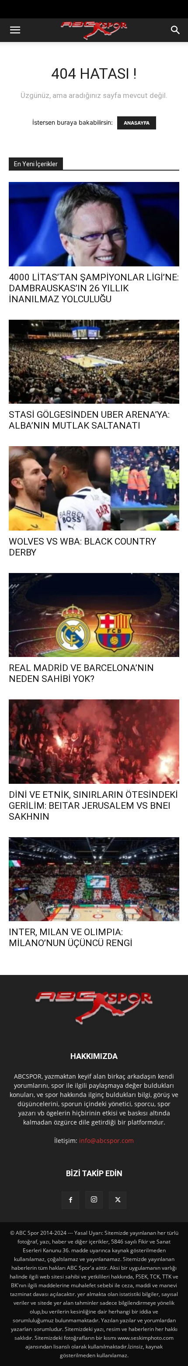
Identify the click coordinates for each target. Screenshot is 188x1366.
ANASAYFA (137, 123)
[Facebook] (70, 1200)
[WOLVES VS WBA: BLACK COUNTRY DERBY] (94, 488)
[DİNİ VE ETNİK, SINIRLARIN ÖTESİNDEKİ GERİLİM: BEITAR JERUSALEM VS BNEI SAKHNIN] (94, 741)
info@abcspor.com (106, 1140)
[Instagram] (94, 1200)
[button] (15, 30)
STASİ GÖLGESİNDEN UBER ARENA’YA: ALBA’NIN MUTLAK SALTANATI (89, 420)
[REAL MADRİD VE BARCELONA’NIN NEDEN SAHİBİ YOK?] (94, 615)
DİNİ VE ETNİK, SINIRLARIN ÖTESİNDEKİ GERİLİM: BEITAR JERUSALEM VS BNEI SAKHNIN (93, 806)
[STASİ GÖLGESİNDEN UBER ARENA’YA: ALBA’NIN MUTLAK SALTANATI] (94, 362)
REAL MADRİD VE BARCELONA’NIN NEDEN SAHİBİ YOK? (81, 673)
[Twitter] (117, 1200)
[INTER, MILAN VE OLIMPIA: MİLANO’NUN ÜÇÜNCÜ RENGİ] (94, 879)
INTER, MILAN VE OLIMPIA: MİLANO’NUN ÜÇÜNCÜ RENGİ (70, 937)
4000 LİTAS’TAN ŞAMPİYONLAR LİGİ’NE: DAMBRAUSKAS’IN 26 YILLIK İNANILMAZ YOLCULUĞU (94, 288)
